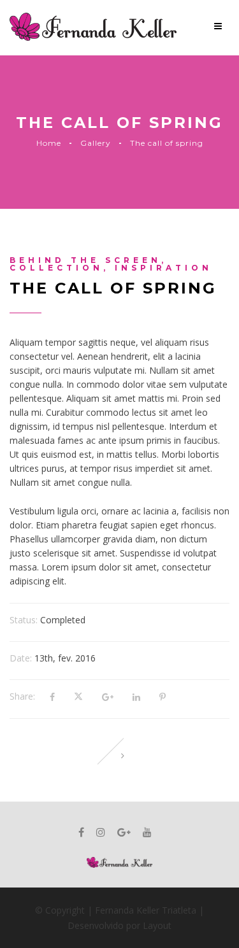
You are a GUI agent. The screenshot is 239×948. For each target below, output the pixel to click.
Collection (56, 267)
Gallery (95, 143)
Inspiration (163, 267)
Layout (155, 925)
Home (48, 143)
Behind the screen (85, 260)
